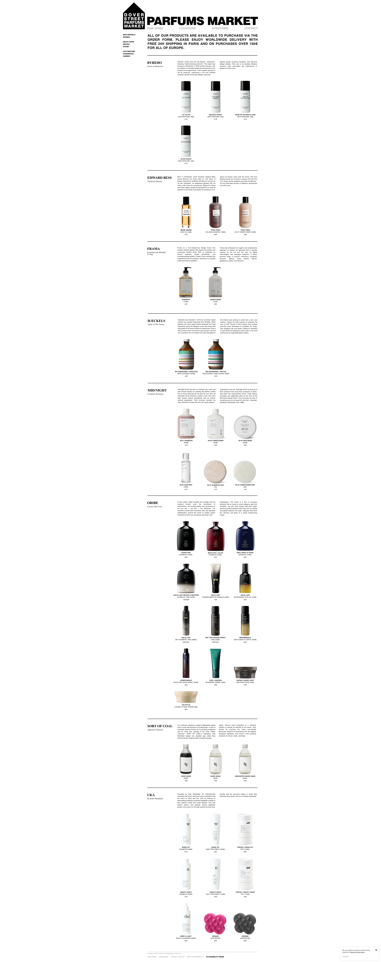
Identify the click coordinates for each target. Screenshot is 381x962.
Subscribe (220, 28)
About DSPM (128, 42)
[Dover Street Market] (134, 15)
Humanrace (128, 54)
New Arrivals (129, 35)
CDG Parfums (129, 51)
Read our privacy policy (357, 952)
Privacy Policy (178, 957)
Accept (345, 957)
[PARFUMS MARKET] (202, 21)
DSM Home (155, 28)
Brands (126, 37)
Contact (251, 28)
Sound (126, 47)
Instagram (163, 957)
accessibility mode (215, 957)
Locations (187, 28)
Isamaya (126, 56)
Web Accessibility (195, 957)
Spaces (126, 44)
